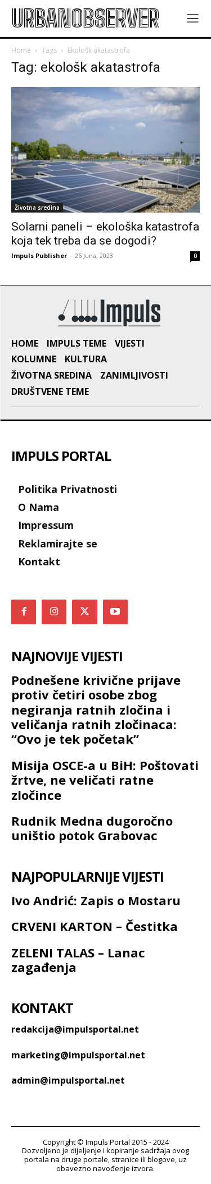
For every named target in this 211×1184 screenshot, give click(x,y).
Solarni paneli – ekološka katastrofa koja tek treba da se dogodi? (105, 233)
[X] (84, 612)
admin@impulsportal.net (68, 1080)
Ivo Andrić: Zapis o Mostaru (96, 900)
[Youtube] (115, 612)
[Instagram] (54, 612)
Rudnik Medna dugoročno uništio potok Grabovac (92, 828)
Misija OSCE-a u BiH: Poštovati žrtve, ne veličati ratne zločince (105, 780)
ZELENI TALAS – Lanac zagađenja (78, 959)
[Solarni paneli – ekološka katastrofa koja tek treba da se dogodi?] (105, 149)
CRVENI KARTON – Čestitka (94, 926)
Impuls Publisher (39, 255)
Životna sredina (37, 207)
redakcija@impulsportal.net (75, 1029)
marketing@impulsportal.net (78, 1055)
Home (21, 50)
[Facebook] (23, 612)
